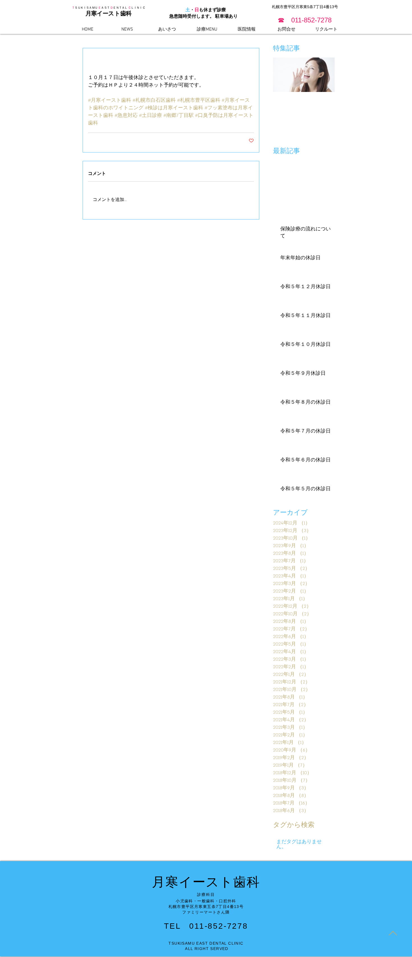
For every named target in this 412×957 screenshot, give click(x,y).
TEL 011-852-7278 (206, 926)
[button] (304, 20)
